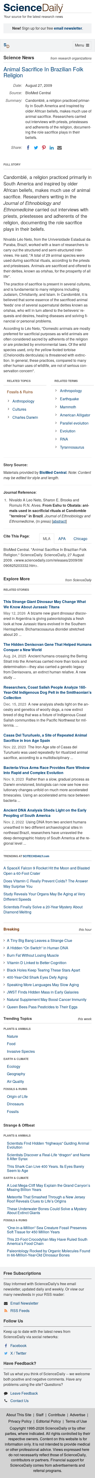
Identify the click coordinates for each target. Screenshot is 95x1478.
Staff (40, 1414)
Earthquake (69, 398)
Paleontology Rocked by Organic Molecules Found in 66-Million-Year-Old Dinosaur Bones (48, 1253)
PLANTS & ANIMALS (17, 1029)
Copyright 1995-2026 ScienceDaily (38, 1428)
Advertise (77, 1414)
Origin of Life (17, 1096)
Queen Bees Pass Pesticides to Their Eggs (42, 1006)
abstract (59, 521)
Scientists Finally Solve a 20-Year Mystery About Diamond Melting (43, 909)
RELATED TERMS (66, 381)
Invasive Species (21, 1051)
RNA (64, 439)
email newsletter (68, 28)
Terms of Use (76, 1421)
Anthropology (23, 401)
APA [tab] (62, 538)
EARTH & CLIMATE (16, 1059)
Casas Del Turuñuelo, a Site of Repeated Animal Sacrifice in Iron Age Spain (45, 737)
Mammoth (68, 406)
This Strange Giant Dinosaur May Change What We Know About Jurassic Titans (44, 604)
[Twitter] (36, 147)
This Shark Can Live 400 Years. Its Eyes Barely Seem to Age (45, 1168)
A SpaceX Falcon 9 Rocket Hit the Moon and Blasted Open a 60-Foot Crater (46, 870)
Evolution (67, 431)
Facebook (18, 1345)
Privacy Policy (20, 1421)
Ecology (13, 1066)
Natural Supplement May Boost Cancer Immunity (46, 999)
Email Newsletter (24, 1303)
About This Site (18, 1414)
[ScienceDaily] (33, 8)
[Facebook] (28, 147)
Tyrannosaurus (72, 447)
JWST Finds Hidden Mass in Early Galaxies (43, 992)
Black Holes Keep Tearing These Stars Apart (43, 970)
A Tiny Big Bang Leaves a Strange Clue (39, 940)
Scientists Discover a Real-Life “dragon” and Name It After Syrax (48, 1157)
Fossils (13, 1111)
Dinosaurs (15, 1103)
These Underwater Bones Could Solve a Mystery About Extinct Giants (47, 1211)
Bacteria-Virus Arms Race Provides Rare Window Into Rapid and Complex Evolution (46, 770)
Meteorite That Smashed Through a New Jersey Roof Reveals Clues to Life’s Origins (46, 1199)
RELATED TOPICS (19, 381)
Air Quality (15, 1081)
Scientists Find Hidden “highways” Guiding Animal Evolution (48, 1145)
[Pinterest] (44, 147)
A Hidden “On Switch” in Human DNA (37, 947)
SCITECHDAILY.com (36, 856)
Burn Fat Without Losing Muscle (33, 955)
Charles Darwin (25, 417)
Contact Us (19, 1400)
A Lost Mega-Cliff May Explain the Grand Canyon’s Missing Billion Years (48, 1187)
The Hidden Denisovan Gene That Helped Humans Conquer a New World (47, 647)
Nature (12, 1036)
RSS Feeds (20, 1310)
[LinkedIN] (51, 147)
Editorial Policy (48, 1421)
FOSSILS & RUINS (15, 1089)
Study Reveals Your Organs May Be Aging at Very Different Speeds (44, 896)
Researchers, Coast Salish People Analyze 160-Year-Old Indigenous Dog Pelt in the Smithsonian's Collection (47, 692)
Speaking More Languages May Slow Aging (43, 984)
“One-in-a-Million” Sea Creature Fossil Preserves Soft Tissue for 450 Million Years (47, 1229)
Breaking (11, 929)
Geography (16, 1073)
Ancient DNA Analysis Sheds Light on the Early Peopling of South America (44, 812)
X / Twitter (18, 1353)
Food (11, 1043)
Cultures (19, 409)
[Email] (59, 147)
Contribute (56, 1414)
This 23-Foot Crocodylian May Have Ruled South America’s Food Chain (47, 1241)
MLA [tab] (46, 538)
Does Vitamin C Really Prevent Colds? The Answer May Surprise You (45, 883)
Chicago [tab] (80, 538)
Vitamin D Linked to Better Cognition (36, 962)
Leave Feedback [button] (24, 1393)
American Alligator (75, 415)
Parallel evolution (74, 423)
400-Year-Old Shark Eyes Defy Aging (37, 977)
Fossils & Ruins (20, 391)
